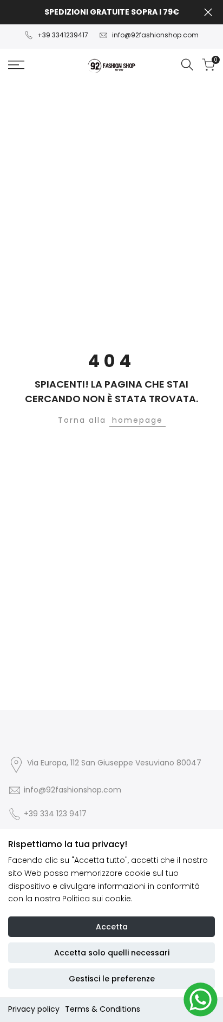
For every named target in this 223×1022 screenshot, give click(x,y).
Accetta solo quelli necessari (111, 952)
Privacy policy (34, 1009)
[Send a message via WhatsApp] (200, 999)
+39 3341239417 (62, 35)
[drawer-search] (187, 64)
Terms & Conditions (102, 1009)
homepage (137, 420)
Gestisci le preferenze (112, 978)
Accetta (112, 926)
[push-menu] (16, 65)
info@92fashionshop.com (155, 35)
